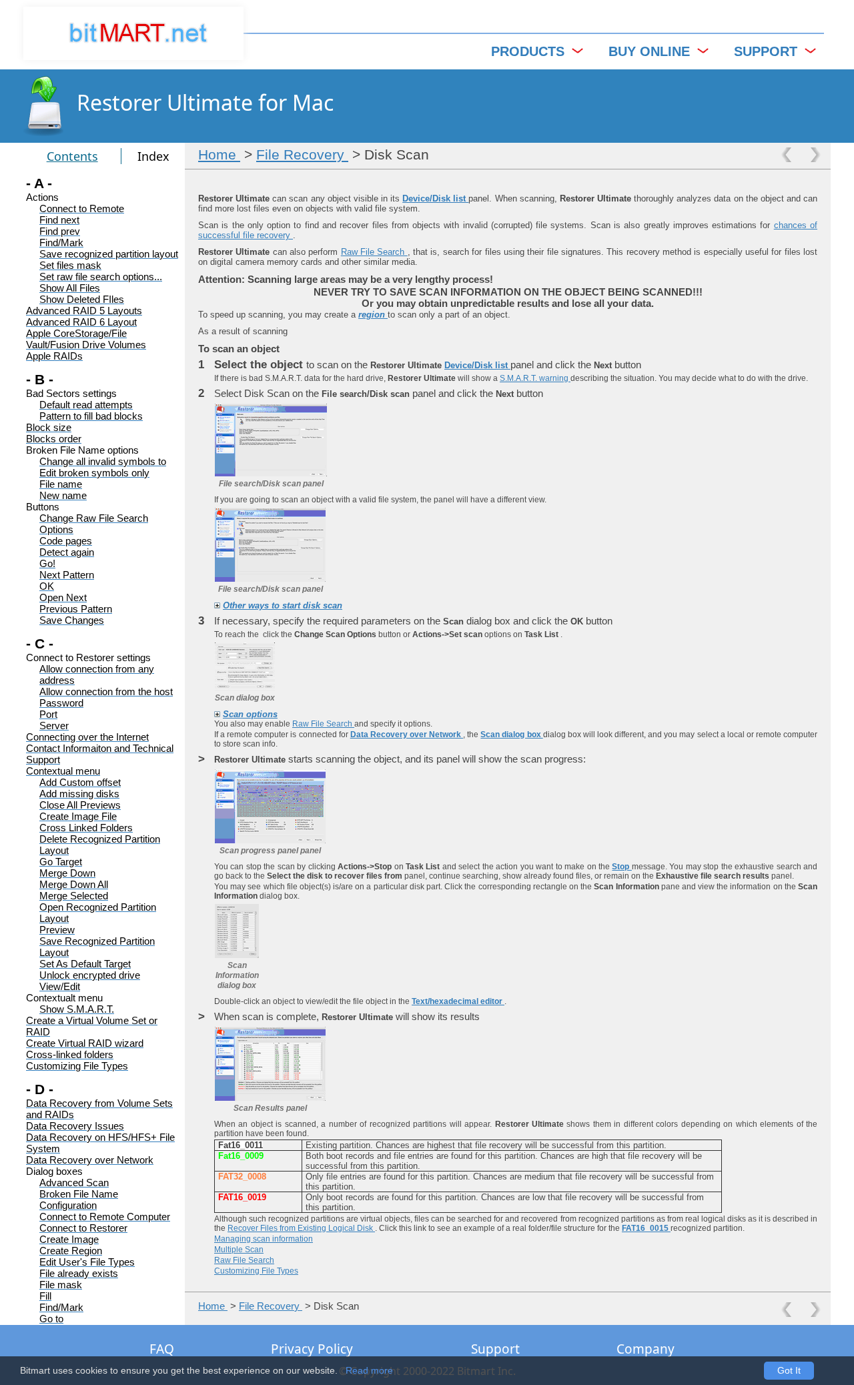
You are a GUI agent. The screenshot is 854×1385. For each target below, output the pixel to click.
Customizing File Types (256, 1271)
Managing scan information (263, 1239)
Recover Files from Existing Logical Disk (301, 1228)
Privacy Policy (312, 1349)
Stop (621, 866)
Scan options (250, 714)
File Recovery (302, 154)
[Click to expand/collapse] (217, 605)
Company (645, 1349)
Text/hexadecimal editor (458, 1001)
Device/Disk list (435, 198)
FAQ (161, 1349)
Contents (72, 156)
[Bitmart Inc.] (133, 33)
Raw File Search (374, 252)
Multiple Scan (239, 1249)
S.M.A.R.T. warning (535, 378)
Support (495, 1349)
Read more (369, 1370)
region (373, 315)
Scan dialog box (511, 734)
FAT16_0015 (646, 1228)
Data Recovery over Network (406, 734)
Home (219, 154)
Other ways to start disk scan (282, 605)
